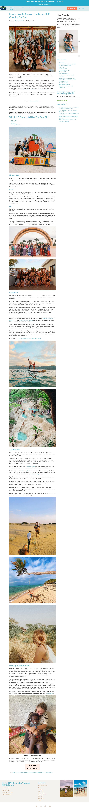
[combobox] (67, 56)
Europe (26, 772)
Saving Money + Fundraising (67, 79)
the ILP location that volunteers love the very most (35, 89)
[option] (68, 41)
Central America (20, 772)
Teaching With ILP (64, 84)
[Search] (79, 56)
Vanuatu (62, 87)
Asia (14, 772)
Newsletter (41, 798)
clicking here (50, 693)
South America (63, 81)
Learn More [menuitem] (32, 7)
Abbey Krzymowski (19, 20)
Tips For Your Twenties (66, 86)
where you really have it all (26, 320)
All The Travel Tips (65, 65)
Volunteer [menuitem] (12, 7)
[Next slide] (85, 789)
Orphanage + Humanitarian (66, 78)
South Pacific (49, 772)
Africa (43, 772)
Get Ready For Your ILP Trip (67, 75)
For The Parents (38, 772)
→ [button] (79, 41)
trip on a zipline (31, 466)
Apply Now (71, 8)
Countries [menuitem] (21, 7)
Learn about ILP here (35, 101)
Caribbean (31, 772)
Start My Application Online (44, 4)
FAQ (39, 787)
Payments (40, 796)
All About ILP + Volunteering (67, 64)
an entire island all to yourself (35, 474)
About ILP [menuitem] (12, 9)
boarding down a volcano (28, 471)
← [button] (58, 41)
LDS (61, 76)
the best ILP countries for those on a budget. (30, 338)
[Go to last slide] (62, 789)
